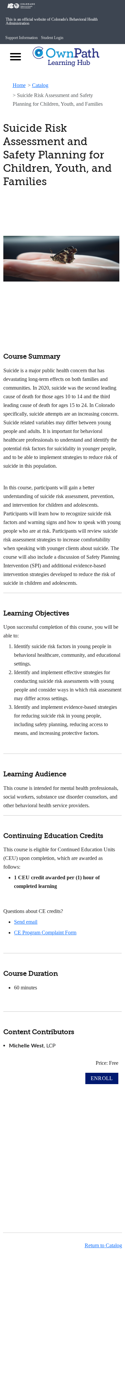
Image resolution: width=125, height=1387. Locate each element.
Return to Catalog (103, 1245)
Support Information (21, 37)
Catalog (40, 85)
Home (19, 85)
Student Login (52, 37)
